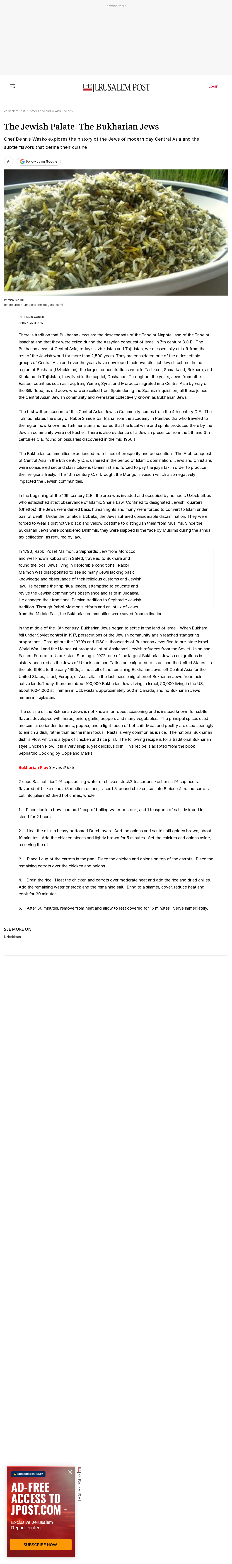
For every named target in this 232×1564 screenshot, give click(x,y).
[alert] (41, 1511)
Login (213, 86)
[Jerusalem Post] (116, 88)
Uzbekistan (12, 937)
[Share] (8, 161)
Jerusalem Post (14, 111)
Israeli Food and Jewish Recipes (51, 111)
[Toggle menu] (13, 86)
